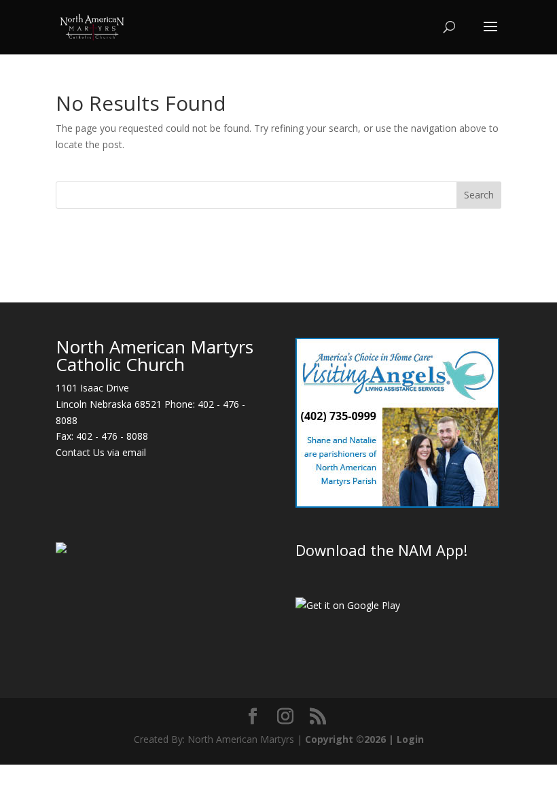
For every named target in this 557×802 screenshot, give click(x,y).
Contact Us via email (101, 452)
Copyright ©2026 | (351, 739)
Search (479, 194)
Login (410, 739)
